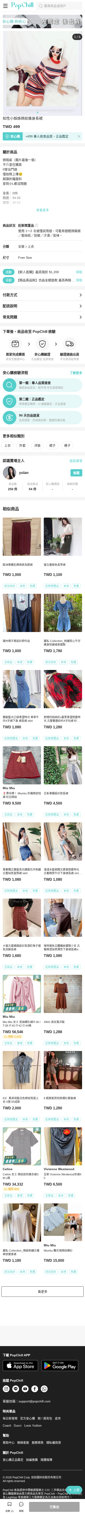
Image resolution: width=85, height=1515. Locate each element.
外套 (22, 445)
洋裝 (37, 445)
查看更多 (42, 210)
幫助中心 (9, 1442)
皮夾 (58, 1418)
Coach (7, 1425)
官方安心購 (27, 1418)
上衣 (31, 246)
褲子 (67, 445)
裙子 (52, 445)
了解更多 (76, 373)
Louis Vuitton (32, 1425)
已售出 (54, 1507)
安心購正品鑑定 (13, 1459)
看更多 (42, 1291)
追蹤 (76, 473)
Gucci (18, 1425)
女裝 (21, 246)
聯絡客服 (23, 1442)
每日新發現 (10, 1418)
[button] (13, 486)
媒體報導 (46, 1459)
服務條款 (38, 1442)
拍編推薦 (32, 1459)
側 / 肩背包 (45, 1418)
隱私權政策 (53, 1442)
